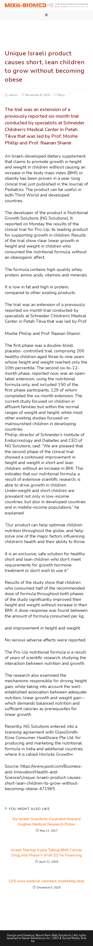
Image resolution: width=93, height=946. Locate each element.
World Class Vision (48, 941)
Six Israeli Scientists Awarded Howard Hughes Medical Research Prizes (46, 821)
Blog (61, 95)
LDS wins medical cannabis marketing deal (46, 881)
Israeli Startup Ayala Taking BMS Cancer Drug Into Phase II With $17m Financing (46, 852)
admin (13, 95)
